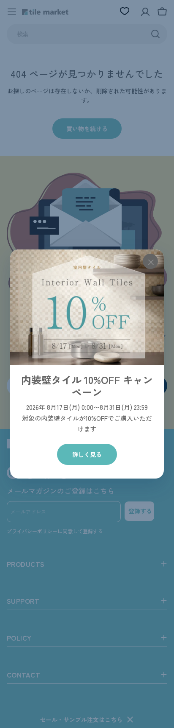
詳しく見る (87, 454)
